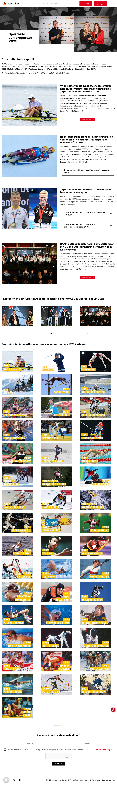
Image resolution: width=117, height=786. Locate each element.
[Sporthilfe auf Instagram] (52, 3)
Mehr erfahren (87, 119)
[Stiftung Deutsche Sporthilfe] (11, 3)
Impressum (84, 780)
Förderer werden (100, 3)
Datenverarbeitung (102, 750)
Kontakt (75, 780)
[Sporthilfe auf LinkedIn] (56, 3)
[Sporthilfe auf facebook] (43, 3)
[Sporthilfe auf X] (47, 3)
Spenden (86, 4)
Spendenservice (108, 780)
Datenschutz (95, 780)
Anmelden (58, 764)
